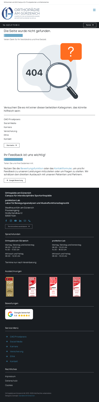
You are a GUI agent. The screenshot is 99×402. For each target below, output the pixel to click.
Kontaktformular (63, 168)
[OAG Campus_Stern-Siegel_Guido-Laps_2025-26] (77, 278)
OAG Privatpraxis (18, 336)
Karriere (14, 346)
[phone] (29, 221)
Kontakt (14, 361)
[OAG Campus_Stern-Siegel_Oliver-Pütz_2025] (32, 278)
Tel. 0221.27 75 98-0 (11, 25)
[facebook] (6, 221)
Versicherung (16, 351)
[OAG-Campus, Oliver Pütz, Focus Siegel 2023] (9, 278)
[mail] (25, 221)
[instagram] (11, 221)
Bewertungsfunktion (31, 168)
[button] (19, 314)
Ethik (12, 356)
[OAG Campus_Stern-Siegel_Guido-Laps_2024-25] (53, 278)
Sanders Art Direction (27, 396)
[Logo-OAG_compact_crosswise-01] (20, 6)
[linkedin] (20, 221)
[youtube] (15, 221)
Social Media (16, 341)
